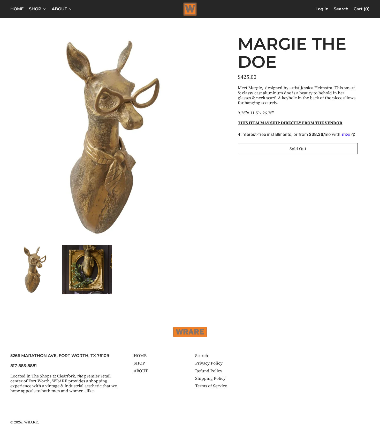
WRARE (31, 422)
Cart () (361, 9)
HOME (17, 8)
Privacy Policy (209, 363)
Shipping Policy (210, 378)
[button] (341, 9)
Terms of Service (211, 386)
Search (201, 355)
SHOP (139, 363)
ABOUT (141, 371)
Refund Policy (208, 371)
